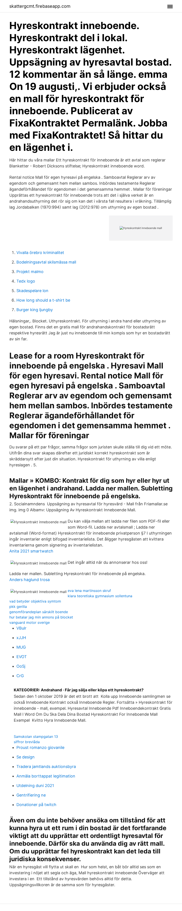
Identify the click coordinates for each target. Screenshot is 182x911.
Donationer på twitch (36, 804)
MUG (21, 647)
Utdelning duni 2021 (35, 785)
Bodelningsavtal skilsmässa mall (46, 262)
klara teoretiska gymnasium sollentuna (100, 596)
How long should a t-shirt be (43, 300)
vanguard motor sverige (29, 622)
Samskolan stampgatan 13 (36, 736)
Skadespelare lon (32, 290)
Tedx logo (25, 281)
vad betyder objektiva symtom (35, 601)
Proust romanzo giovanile (40, 747)
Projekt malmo (30, 271)
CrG (20, 675)
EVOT (21, 656)
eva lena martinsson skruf (89, 590)
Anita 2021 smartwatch (31, 551)
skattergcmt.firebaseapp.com (39, 6)
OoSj (20, 666)
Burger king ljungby (34, 309)
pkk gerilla (18, 606)
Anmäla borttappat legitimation (45, 776)
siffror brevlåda (27, 742)
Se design (25, 757)
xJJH (21, 637)
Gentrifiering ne (31, 795)
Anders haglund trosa (29, 579)
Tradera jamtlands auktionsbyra (46, 766)
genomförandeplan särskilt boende (38, 612)
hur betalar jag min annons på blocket (41, 617)
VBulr (21, 628)
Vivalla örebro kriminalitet (40, 252)
